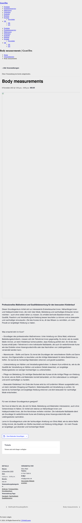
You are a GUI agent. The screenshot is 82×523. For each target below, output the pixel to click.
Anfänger (5, 489)
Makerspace (8, 10)
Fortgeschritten (13, 489)
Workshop (7, 12)
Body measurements (70, 507)
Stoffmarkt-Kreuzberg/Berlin (18, 507)
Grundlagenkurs (7, 491)
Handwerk (5, 496)
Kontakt (6, 17)
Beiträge (6, 16)
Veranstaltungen (9, 57)
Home (6, 55)
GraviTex (4, 3)
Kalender (7, 14)
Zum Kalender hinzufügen (15, 436)
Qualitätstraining (7, 498)
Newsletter (11, 19)
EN (9, 25)
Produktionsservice (10, 8)
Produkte (7, 7)
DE (5, 21)
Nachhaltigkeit (13, 496)
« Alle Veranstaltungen (10, 68)
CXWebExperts (26, 520)
